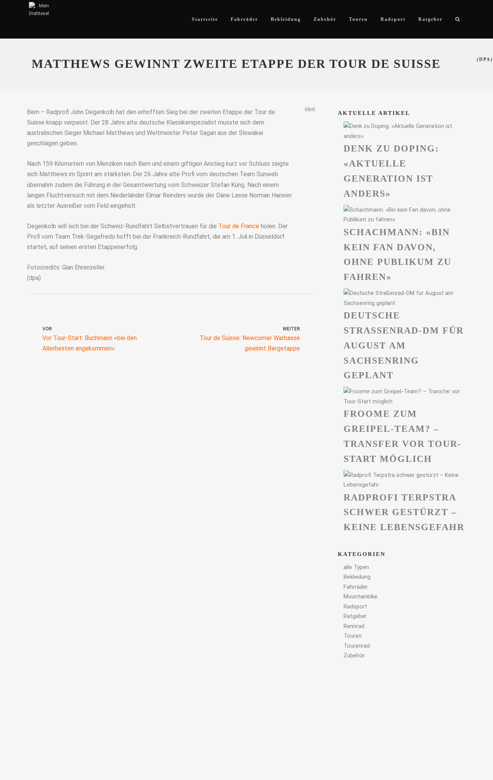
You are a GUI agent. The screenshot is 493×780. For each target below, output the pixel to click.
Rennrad (354, 626)
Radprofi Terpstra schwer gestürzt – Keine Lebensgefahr (404, 512)
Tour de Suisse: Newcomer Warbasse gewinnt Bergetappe (250, 339)
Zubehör (354, 655)
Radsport (355, 606)
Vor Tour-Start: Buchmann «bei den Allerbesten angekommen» (89, 339)
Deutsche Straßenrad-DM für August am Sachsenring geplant (404, 345)
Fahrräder (356, 586)
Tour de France (238, 226)
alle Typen (356, 567)
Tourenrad (357, 645)
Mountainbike (360, 596)
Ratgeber (355, 616)
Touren (353, 635)
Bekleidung (357, 576)
